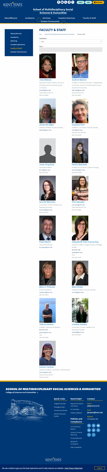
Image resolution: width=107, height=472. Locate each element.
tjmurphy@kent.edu (78, 205)
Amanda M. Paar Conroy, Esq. (85, 242)
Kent (40, 34)
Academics (15, 37)
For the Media (75, 409)
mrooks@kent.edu (78, 292)
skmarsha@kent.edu (78, 170)
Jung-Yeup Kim (46, 164)
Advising (14, 41)
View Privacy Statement (73, 468)
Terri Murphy (78, 202)
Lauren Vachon (46, 367)
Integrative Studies (60, 403)
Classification (43, 38)
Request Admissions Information (77, 404)
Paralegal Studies (59, 407)
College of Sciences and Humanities (21, 392)
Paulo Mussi (45, 242)
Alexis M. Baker (46, 124)
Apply (81, 2)
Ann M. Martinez (47, 202)
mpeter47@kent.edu (46, 292)
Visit (88, 2)
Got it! (99, 468)
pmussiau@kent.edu (45, 247)
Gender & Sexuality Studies (60, 415)
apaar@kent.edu (77, 252)
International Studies (60, 410)
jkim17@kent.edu (44, 170)
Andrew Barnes (79, 79)
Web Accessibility (76, 447)
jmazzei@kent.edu (45, 90)
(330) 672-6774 (93, 406)
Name (41, 46)
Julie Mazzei (45, 79)
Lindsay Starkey (79, 324)
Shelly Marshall (79, 164)
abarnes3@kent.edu (78, 90)
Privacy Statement (76, 438)
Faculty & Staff (16, 48)
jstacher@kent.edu (45, 332)
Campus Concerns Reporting (76, 433)
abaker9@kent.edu (45, 130)
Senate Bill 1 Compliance (74, 442)
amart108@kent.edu (45, 210)
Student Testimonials (19, 52)
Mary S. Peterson (47, 287)
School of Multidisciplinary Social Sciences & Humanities (53, 10)
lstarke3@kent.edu (78, 332)
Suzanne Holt (78, 124)
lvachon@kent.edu (45, 372)
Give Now (99, 2)
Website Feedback (76, 413)
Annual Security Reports (76, 427)
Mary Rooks (77, 287)
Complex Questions (18, 44)
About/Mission (16, 33)
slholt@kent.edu (77, 130)
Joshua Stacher (46, 324)
